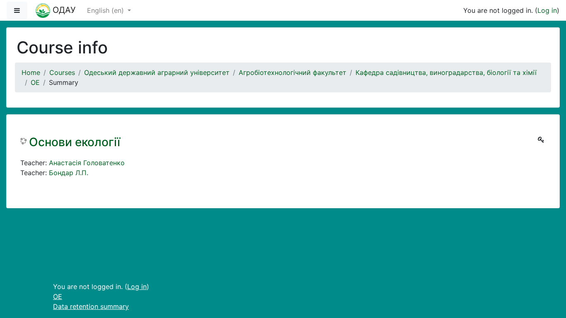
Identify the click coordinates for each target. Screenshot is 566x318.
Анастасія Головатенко (87, 163)
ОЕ (35, 82)
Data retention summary (91, 306)
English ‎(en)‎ (106, 10)
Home (31, 72)
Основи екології (74, 142)
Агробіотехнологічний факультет (292, 72)
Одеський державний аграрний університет (157, 72)
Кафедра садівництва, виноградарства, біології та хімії (446, 72)
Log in (547, 10)
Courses (62, 72)
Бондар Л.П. (68, 173)
